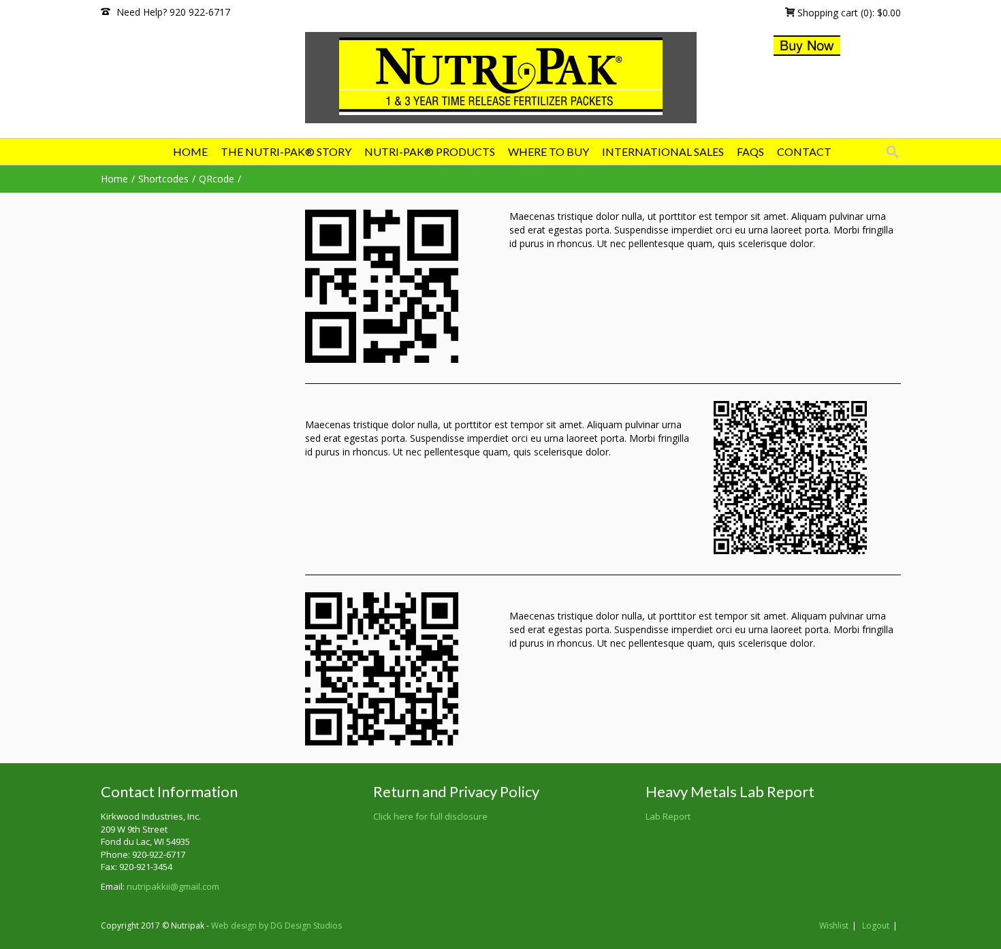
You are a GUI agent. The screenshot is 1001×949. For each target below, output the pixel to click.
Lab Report (668, 816)
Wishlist (833, 925)
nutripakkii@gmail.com (173, 886)
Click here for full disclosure (430, 816)
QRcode (216, 178)
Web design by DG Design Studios (276, 925)
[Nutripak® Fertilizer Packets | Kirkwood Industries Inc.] (501, 76)
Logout (875, 925)
